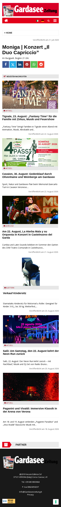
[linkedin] (20, 64)
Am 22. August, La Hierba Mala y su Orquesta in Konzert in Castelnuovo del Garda (27, 234)
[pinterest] (27, 64)
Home (9, 32)
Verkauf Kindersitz (14, 293)
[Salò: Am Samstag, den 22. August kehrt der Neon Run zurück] (31, 329)
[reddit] (41, 64)
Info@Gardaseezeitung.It (30, 491)
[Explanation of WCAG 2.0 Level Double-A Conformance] (8, 501)
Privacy (30, 494)
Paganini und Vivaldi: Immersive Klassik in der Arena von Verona (30, 410)
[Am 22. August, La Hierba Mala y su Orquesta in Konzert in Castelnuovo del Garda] (30, 210)
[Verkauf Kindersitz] (31, 272)
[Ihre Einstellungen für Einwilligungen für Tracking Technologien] (56, 502)
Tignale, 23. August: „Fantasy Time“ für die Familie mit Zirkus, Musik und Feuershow (29, 118)
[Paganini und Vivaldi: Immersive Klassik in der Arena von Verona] (31, 387)
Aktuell (8, 111)
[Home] (5, 20)
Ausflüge (9, 226)
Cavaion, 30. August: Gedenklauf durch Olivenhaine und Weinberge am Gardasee (28, 175)
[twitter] (12, 64)
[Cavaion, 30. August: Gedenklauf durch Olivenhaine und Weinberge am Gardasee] (30, 152)
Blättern (10, 288)
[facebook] (5, 64)
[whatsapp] (34, 64)
